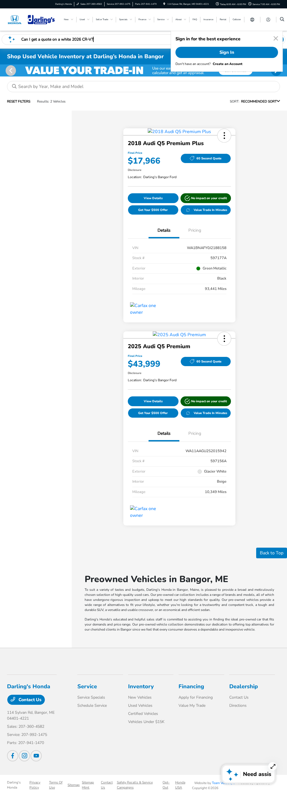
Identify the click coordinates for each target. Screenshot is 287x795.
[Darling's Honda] (32, 19)
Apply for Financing (196, 697)
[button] (224, 136)
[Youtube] (36, 755)
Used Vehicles (140, 705)
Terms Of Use (56, 785)
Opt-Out (166, 785)
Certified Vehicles (143, 713)
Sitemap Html (88, 785)
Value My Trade (192, 705)
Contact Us (29, 700)
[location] (164, 4)
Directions (238, 705)
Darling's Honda (14, 785)
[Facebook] (12, 755)
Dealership (243, 686)
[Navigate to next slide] (283, 70)
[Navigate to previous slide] (4, 70)
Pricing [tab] (194, 230)
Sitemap (74, 785)
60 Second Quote (208, 158)
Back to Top (271, 553)
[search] (282, 19)
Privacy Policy (34, 785)
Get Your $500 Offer (153, 210)
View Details (153, 198)
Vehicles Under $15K (146, 721)
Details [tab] (164, 230)
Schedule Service (92, 705)
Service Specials (91, 697)
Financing (191, 686)
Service (87, 686)
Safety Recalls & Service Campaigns (135, 785)
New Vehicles (140, 697)
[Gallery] (143, 70)
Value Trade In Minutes (210, 210)
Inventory (141, 686)
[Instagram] (24, 755)
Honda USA (180, 785)
